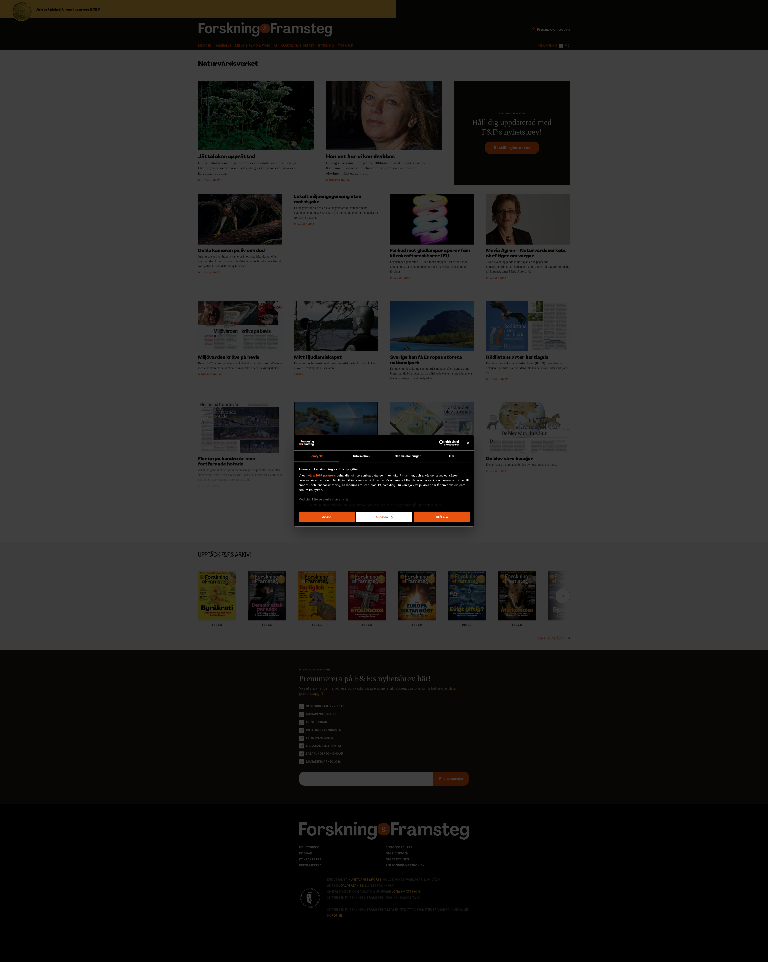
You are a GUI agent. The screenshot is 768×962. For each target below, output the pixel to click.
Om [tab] (451, 456)
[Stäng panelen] (468, 443)
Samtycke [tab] (316, 456)
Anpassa (382, 517)
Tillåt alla (441, 517)
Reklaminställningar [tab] (406, 456)
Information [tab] (361, 456)
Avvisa (326, 517)
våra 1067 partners (322, 475)
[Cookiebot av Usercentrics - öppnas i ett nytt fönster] (441, 443)
